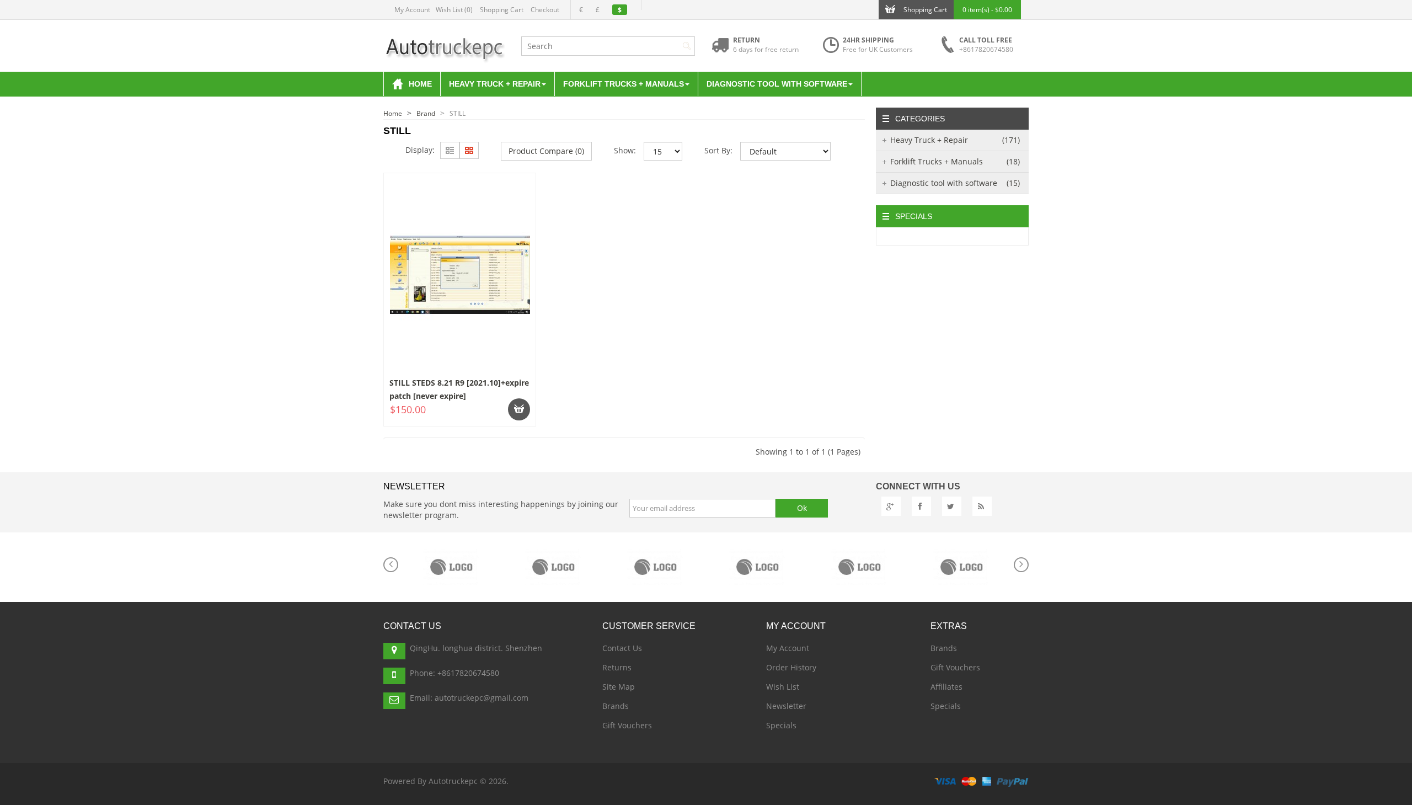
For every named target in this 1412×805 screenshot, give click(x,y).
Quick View (460, 203)
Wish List (782, 686)
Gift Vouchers (627, 725)
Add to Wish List (503, 423)
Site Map (618, 686)
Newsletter (786, 706)
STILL (458, 113)
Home (392, 113)
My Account (412, 9)
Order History (791, 667)
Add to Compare (427, 423)
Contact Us (622, 648)
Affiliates (946, 686)
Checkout (545, 9)
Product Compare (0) (546, 151)
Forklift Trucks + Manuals (955, 161)
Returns (617, 667)
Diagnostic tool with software (955, 183)
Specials (781, 725)
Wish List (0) (454, 9)
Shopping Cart (501, 9)
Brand (425, 113)
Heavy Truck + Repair (955, 140)
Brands (615, 706)
